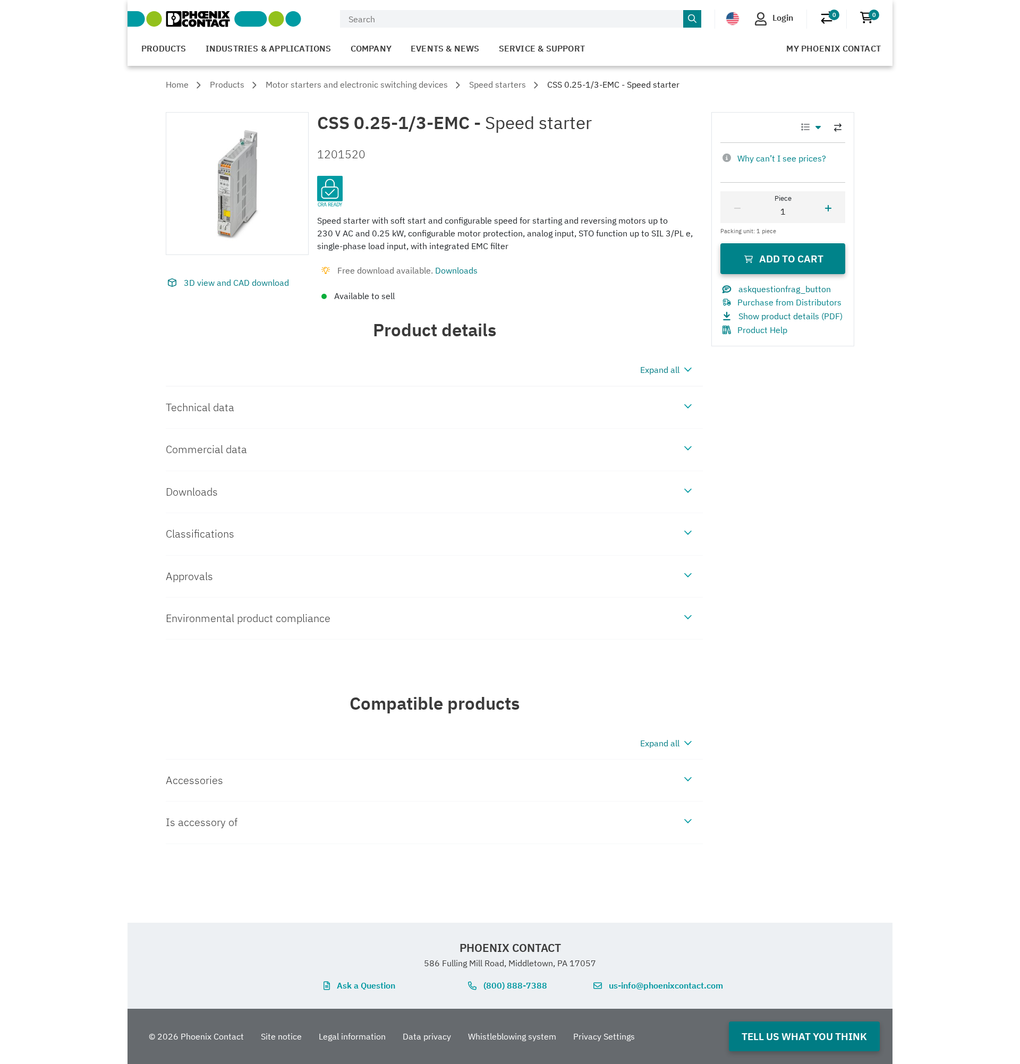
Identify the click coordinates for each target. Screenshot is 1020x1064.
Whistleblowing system (512, 1036)
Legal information (352, 1036)
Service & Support (542, 48)
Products (163, 48)
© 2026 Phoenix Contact (196, 1036)
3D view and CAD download (236, 282)
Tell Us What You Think (804, 1036)
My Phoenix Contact (833, 48)
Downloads (456, 270)
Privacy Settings (604, 1036)
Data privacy (427, 1036)
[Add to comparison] (837, 127)
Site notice (281, 1036)
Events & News (445, 48)
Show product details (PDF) (790, 316)
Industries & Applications (269, 48)
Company (371, 48)
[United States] (733, 18)
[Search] (692, 19)
